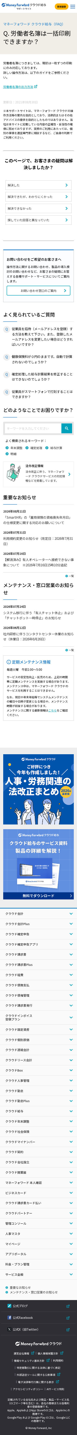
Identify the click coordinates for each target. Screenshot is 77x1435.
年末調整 (16, 448)
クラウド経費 (14, 975)
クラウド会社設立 (17, 1162)
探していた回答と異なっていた (28, 220)
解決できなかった (20, 208)
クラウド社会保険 (17, 1131)
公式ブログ (20, 1306)
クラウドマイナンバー (20, 1142)
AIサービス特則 (55, 1389)
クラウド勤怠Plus (17, 1101)
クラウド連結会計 (17, 1050)
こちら (52, 710)
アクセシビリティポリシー (28, 1389)
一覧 (71, 576)
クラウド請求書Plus (19, 964)
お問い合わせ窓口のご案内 (38, 290)
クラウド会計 (14, 913)
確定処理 (36, 448)
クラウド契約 (14, 1152)
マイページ (12, 1244)
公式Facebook (23, 1317)
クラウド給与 (14, 1111)
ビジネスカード (15, 1193)
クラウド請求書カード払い (23, 1203)
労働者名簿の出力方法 (18, 87)
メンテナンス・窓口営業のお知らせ (34, 1292)
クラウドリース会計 (18, 1060)
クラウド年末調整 (17, 1121)
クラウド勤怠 (14, 1091)
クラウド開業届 (15, 1172)
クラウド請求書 (15, 954)
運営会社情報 (21, 1353)
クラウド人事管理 (17, 1080)
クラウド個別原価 (17, 1040)
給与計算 (56, 448)
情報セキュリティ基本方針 (29, 1360)
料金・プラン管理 (17, 1264)
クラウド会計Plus (17, 924)
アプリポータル (15, 1254)
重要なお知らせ (20, 1287)
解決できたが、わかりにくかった (30, 197)
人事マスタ (12, 1233)
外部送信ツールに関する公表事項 (36, 1374)
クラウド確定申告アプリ (21, 944)
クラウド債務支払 (17, 985)
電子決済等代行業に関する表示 (36, 1382)
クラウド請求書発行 (18, 1005)
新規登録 (61, 6)
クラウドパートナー (18, 1213)
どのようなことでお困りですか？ (38, 409)
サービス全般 (14, 1274)
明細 (13, 454)
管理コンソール (15, 1223)
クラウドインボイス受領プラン (18, 1017)
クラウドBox (14, 1070)
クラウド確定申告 (17, 934)
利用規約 (58, 1360)
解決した (14, 185)
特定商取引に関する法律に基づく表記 (38, 1367)
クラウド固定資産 (17, 1029)
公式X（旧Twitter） (26, 1329)
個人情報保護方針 (48, 1353)
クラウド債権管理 (17, 995)
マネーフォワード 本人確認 (23, 1182)
